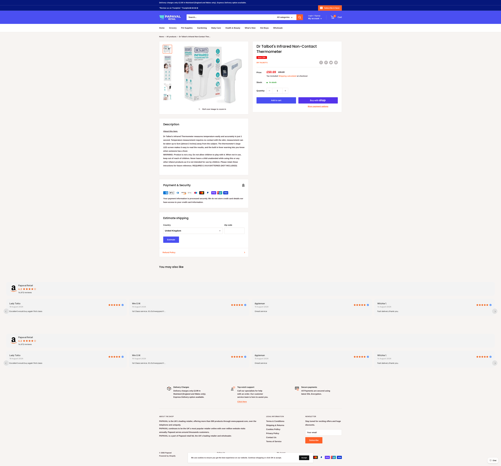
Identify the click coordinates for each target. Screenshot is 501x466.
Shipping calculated (287, 76)
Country (167, 225)
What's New (250, 28)
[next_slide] (494, 311)
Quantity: (261, 91)
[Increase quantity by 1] (285, 90)
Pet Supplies (187, 28)
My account (314, 18)
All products (171, 37)
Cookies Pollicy (273, 429)
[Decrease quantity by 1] (269, 90)
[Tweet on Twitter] (331, 62)
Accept (304, 458)
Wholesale (278, 28)
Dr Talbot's (262, 63)
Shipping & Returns (275, 425)
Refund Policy (169, 252)
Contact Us (271, 437)
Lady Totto (14, 303)
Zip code (228, 225)
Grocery (173, 28)
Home (162, 28)
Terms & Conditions (275, 421)
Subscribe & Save (331, 8)
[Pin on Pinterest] (326, 62)
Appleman (260, 303)
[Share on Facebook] (321, 62)
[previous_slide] (6, 311)
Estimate (171, 239)
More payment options (318, 106)
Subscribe (313, 440)
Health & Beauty (232, 28)
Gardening (202, 28)
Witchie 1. (382, 303)
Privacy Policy (272, 433)
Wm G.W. (136, 303)
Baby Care (216, 28)
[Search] (299, 17)
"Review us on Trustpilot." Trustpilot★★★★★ (178, 8)
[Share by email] (336, 62)
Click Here (242, 401)
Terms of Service (273, 441)
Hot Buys (264, 28)
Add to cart (276, 100)
